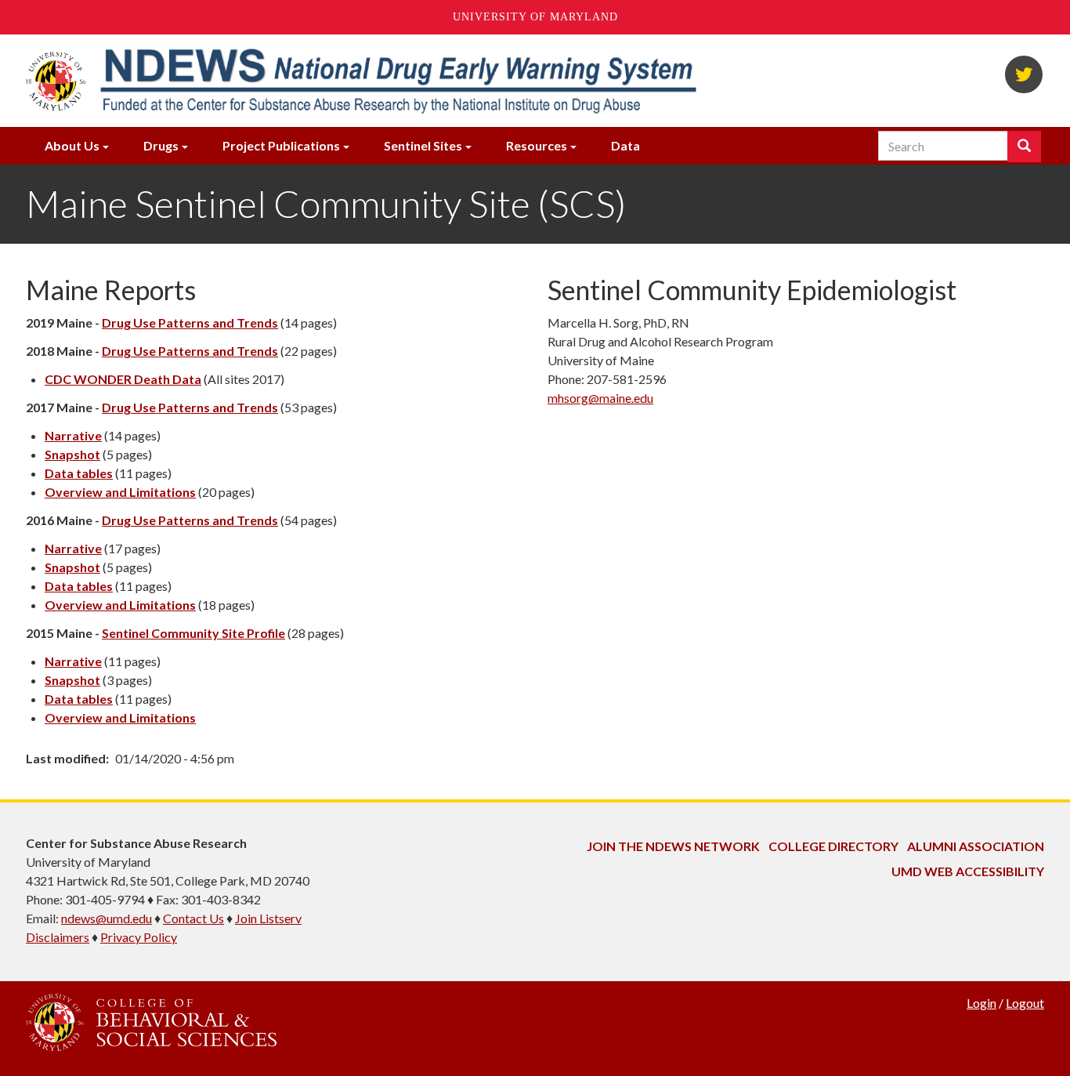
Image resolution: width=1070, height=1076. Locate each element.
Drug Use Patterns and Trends (190, 322)
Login (981, 1002)
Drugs (161, 145)
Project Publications (281, 145)
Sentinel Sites (423, 145)
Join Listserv (268, 918)
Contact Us (193, 918)
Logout (1025, 1002)
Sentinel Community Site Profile (193, 632)
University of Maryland (535, 17)
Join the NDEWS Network (673, 846)
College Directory (833, 846)
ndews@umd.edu (106, 918)
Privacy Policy (138, 936)
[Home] (397, 80)
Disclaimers (57, 936)
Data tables (79, 473)
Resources (536, 145)
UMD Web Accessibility (967, 871)
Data (625, 145)
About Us (72, 145)
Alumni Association (975, 846)
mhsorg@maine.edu (600, 397)
